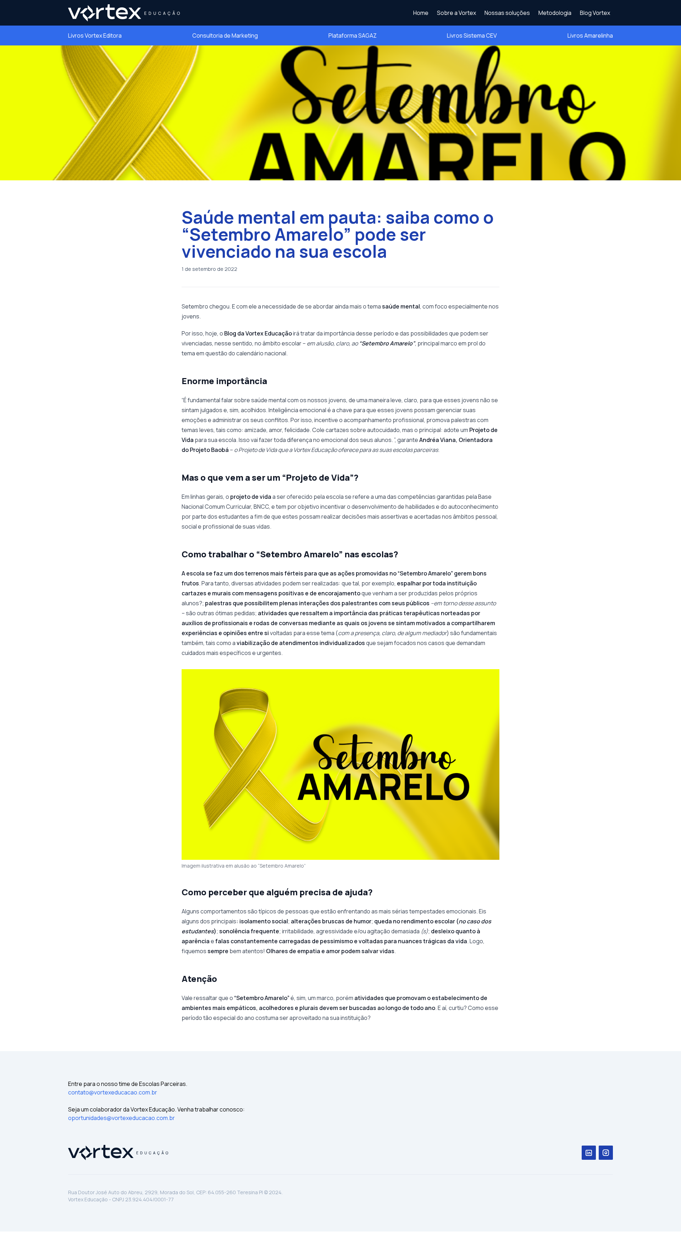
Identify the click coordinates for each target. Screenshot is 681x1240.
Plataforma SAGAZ (352, 35)
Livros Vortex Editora (95, 35)
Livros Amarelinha (590, 35)
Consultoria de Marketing (225, 35)
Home (420, 13)
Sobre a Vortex (456, 13)
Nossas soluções (507, 13)
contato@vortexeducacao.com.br (112, 1092)
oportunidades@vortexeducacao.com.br (121, 1118)
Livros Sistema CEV (472, 35)
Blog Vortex (595, 13)
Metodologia (554, 13)
